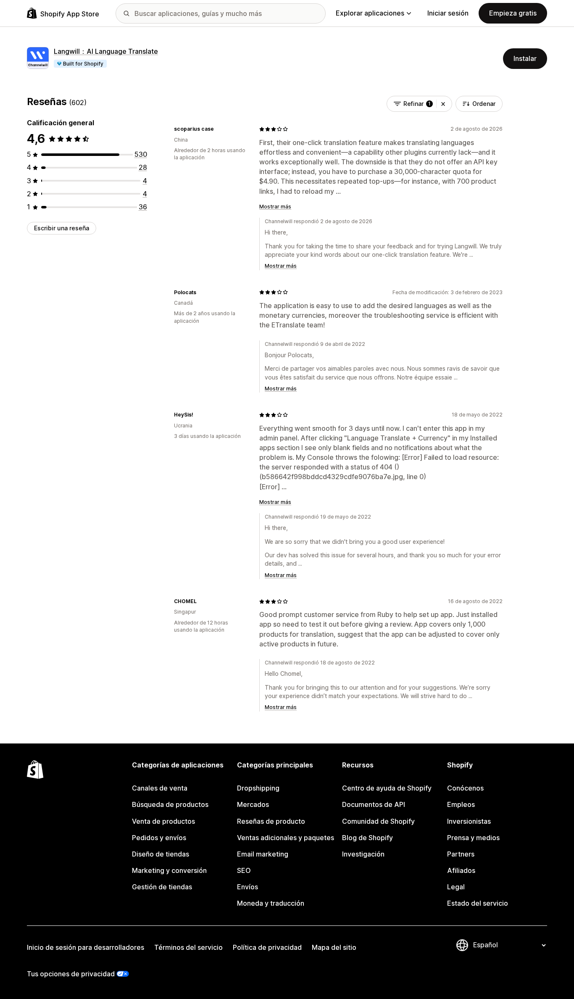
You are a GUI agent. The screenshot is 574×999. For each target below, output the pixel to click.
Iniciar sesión (448, 13)
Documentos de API (373, 804)
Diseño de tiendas (160, 854)
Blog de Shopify (367, 837)
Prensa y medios (473, 837)
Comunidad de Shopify (378, 821)
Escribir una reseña (61, 228)
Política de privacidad (267, 947)
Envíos (247, 887)
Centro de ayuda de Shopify (387, 788)
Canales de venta (159, 788)
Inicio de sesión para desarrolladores (85, 947)
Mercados (253, 804)
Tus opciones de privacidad (71, 974)
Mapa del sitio (334, 947)
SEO (244, 870)
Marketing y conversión (169, 870)
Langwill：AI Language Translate (106, 51)
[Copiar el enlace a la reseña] (219, 129)
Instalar (525, 58)
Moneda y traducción (270, 903)
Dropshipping (258, 788)
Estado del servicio (477, 903)
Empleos (461, 804)
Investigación (363, 854)
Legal (456, 887)
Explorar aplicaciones (370, 13)
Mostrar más (275, 206)
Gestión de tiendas (162, 887)
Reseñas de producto (271, 821)
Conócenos (465, 788)
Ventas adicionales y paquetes (285, 837)
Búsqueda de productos (170, 804)
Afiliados (461, 870)
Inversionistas (469, 821)
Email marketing (262, 854)
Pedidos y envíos (159, 837)
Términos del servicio (188, 947)
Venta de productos (163, 821)
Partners (460, 854)
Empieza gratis (513, 13)
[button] (443, 103)
